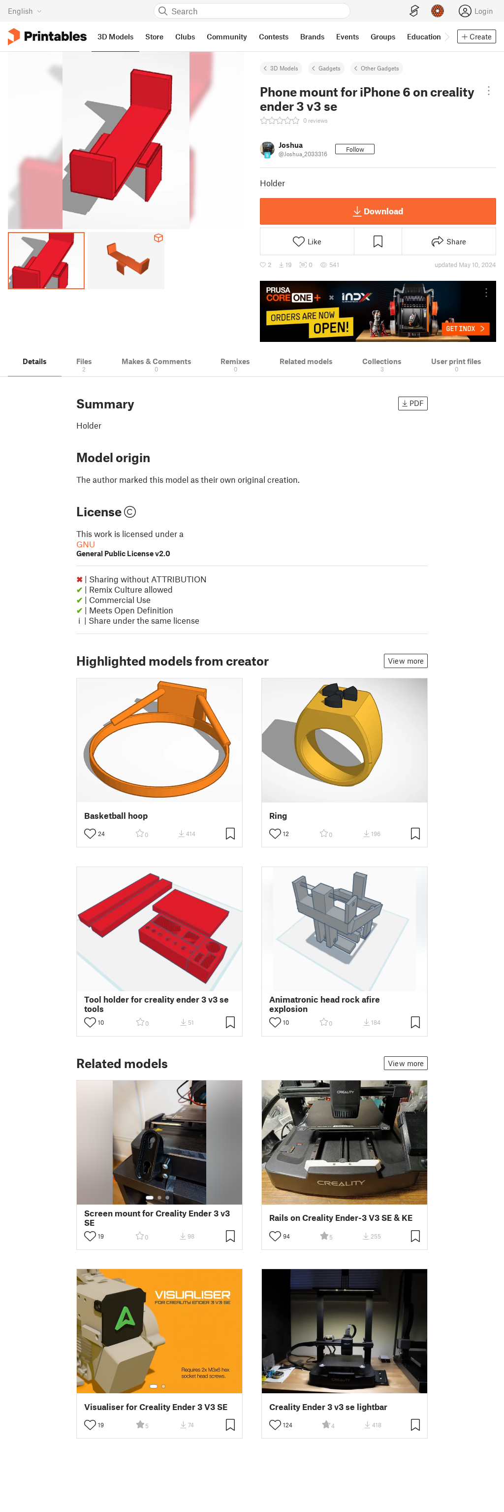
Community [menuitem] (227, 36)
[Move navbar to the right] (446, 36)
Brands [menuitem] (312, 36)
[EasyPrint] (414, 11)
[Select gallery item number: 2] (159, 1198)
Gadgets (329, 68)
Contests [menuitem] (273, 36)
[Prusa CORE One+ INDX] (378, 311)
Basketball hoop (116, 815)
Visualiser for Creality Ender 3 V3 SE (155, 1406)
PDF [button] (417, 403)
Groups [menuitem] (383, 36)
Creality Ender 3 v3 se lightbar (328, 1406)
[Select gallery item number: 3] (167, 1198)
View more (406, 660)
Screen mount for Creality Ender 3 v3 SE (157, 1218)
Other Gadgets (380, 68)
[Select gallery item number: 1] (150, 1198)
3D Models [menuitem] (115, 36)
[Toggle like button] (90, 834)
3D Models (284, 68)
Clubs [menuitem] (185, 36)
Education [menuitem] (424, 36)
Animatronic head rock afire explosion (324, 1004)
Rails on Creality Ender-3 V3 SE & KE (340, 1217)
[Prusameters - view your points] (437, 10)
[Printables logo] (47, 36)
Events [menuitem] (347, 36)
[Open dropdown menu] (488, 91)
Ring (278, 815)
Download (383, 211)
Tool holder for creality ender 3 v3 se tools (156, 1004)
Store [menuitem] (154, 36)
